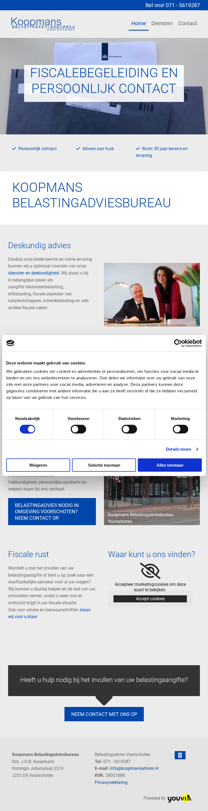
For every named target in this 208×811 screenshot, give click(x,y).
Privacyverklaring (111, 782)
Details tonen (178, 449)
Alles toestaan (170, 465)
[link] (150, 571)
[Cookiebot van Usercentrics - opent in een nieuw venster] (178, 343)
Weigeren (38, 465)
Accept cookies (150, 598)
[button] (52, 511)
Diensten (162, 23)
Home (138, 23)
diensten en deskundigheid (33, 273)
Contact (187, 23)
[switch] (78, 429)
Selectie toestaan (104, 465)
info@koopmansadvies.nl (134, 768)
